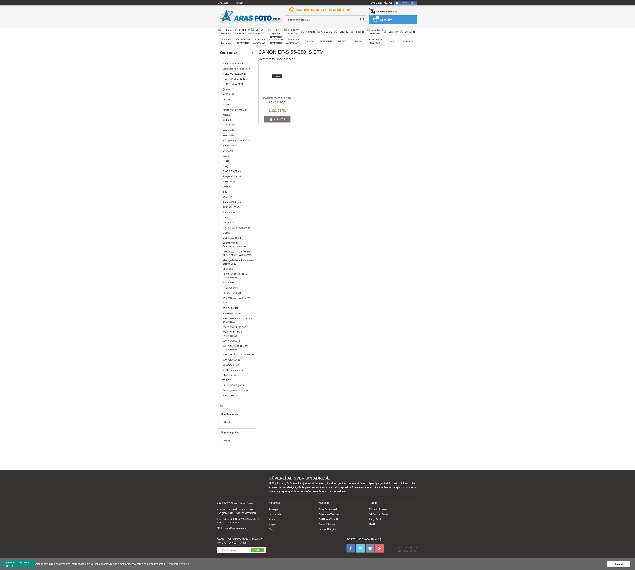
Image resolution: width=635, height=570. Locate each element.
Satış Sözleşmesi (328, 509)
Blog (271, 529)
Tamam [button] (619, 564)
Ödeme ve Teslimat (329, 514)
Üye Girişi (376, 2)
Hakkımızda (275, 514)
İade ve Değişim (327, 529)
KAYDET (257, 550)
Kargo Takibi (375, 519)
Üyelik (372, 524)
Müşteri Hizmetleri (378, 509)
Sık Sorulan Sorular (379, 514)
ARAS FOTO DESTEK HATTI (17, 564)
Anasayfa (273, 509)
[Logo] (250, 16)
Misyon (272, 524)
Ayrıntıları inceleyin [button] (178, 564)
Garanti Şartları (327, 524)
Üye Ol (388, 2)
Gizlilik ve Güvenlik (328, 519)
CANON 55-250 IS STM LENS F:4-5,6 (277, 100)
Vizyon (272, 519)
